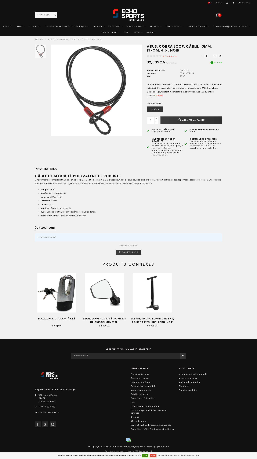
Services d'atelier (197, 26)
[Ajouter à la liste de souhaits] (215, 56)
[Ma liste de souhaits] (233, 3)
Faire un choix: (155, 103)
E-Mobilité (34, 26)
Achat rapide (58, 317)
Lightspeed (138, 446)
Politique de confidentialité (145, 406)
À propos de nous (140, 374)
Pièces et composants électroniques (66, 26)
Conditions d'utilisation (143, 398)
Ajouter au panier (193, 120)
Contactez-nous (139, 378)
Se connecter (246, 3)
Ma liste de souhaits (189, 382)
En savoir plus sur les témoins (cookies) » (178, 456)
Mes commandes (188, 378)
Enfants (154, 26)
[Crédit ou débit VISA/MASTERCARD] (128, 440)
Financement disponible (143, 386)
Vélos (19, 26)
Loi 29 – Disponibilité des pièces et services (148, 411)
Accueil (7, 26)
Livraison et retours (141, 382)
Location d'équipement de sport (231, 26)
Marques (151, 32)
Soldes (126, 32)
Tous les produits (188, 390)
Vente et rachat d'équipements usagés (151, 425)
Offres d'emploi (138, 421)
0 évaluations (170, 56)
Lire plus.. (160, 95)
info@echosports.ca (49, 412)
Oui (145, 456)
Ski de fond (114, 26)
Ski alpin (97, 26)
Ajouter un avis (129, 252)
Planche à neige (135, 26)
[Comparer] (227, 3)
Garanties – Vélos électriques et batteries (152, 429)
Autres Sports (173, 26)
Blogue (138, 32)
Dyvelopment (162, 446)
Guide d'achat (108, 32)
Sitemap (135, 417)
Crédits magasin (140, 394)
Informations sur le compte (193, 374)
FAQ (133, 402)
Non (153, 456)
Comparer (184, 386)
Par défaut (155, 109)
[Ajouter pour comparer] (220, 56)
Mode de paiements (141, 390)
